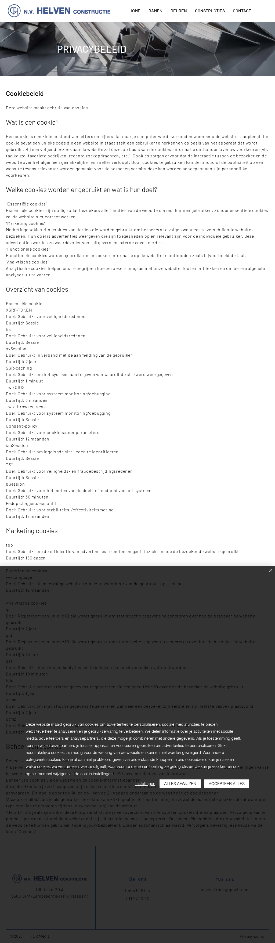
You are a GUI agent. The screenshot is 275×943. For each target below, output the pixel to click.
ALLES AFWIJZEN (180, 783)
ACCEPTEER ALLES (227, 783)
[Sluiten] (270, 570)
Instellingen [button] (145, 783)
